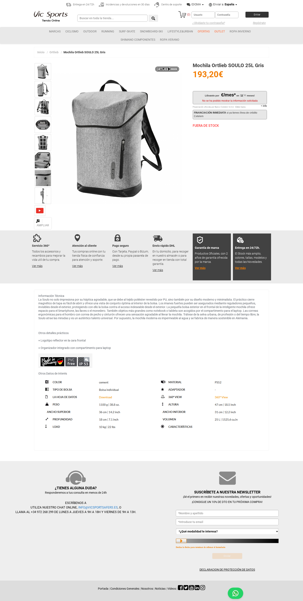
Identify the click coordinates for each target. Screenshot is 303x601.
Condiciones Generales (124, 588)
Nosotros (147, 588)
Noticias (160, 588)
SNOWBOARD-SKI (151, 31)
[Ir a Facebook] (180, 588)
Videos (171, 588)
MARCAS (55, 31)
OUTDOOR (90, 31)
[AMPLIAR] (43, 218)
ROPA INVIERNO (240, 31)
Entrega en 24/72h (83, 4)
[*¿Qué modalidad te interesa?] (227, 531)
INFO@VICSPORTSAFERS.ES (98, 507)
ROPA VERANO (169, 39)
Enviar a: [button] (223, 4)
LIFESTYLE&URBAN (180, 31)
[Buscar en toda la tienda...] (153, 18)
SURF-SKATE (127, 31)
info (264, 105)
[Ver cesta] (182, 14)
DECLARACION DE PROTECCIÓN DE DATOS (227, 569)
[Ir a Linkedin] (197, 588)
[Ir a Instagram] (202, 588)
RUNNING (107, 31)
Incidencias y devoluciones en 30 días (127, 4)
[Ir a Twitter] (185, 588)
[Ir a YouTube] (191, 588)
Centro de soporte (171, 4)
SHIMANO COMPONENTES (138, 39)
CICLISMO (72, 31)
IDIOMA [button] (196, 4)
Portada (103, 588)
